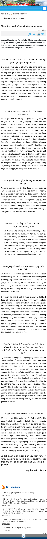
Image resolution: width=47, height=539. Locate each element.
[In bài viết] (38, 34)
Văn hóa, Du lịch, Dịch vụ (13, 18)
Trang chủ (5, 14)
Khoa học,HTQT (20, 14)
